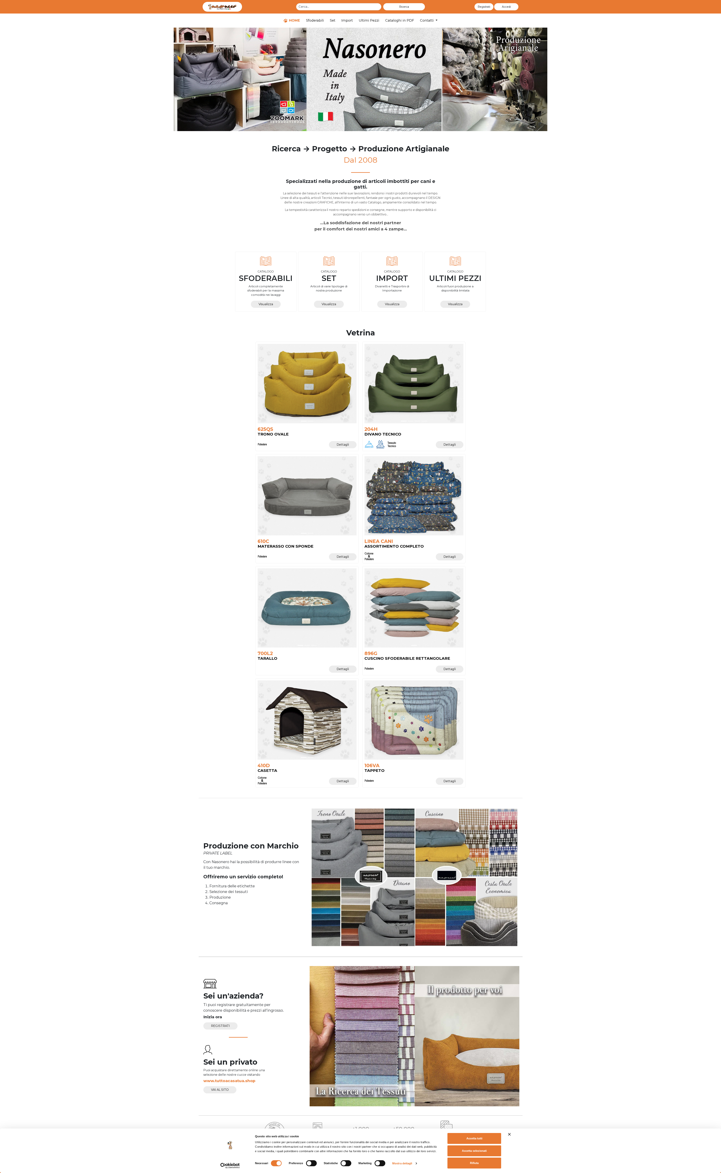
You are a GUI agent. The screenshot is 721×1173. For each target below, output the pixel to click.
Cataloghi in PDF (399, 20)
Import (347, 20)
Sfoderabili (315, 20)
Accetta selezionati (474, 1150)
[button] (506, 6)
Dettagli (343, 444)
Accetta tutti (474, 1138)
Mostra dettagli (402, 1163)
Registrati (220, 1026)
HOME (294, 20)
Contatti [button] (427, 20)
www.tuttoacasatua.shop (229, 1080)
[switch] (311, 1163)
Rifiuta (474, 1163)
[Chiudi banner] (509, 1134)
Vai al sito (220, 1089)
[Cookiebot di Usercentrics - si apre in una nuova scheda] (230, 1165)
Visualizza (266, 304)
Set (332, 20)
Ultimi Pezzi (369, 20)
